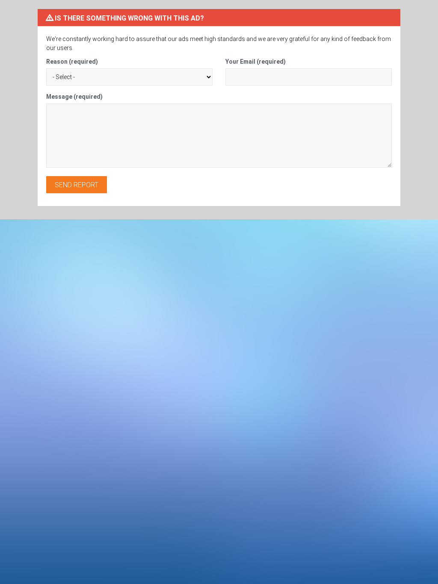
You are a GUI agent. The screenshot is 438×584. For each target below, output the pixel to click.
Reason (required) (72, 61)
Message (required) (74, 96)
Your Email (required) (255, 61)
